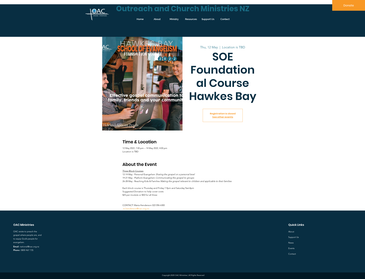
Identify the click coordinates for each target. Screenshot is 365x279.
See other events (222, 117)
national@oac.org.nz (29, 246)
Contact (292, 253)
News (291, 242)
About (291, 231)
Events (291, 248)
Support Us (293, 237)
